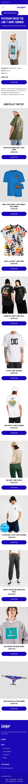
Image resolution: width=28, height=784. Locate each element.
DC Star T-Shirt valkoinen (14, 371)
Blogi (5, 758)
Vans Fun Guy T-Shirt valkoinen (14, 425)
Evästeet (20, 779)
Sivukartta (20, 781)
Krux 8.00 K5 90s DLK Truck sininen (14, 701)
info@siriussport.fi (5, 2)
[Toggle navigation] (3, 7)
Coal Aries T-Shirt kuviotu (14, 480)
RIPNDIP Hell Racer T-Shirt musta (14, 316)
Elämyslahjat (7, 751)
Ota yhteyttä (13, 779)
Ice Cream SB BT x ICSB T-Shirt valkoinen (14, 535)
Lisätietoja (14, 82)
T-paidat (19, 68)
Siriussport (7, 748)
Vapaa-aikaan (12, 68)
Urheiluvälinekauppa (9, 13)
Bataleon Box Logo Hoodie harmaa (14, 646)
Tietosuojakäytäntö (10, 781)
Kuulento (6, 754)
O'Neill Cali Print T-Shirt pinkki (14, 261)
